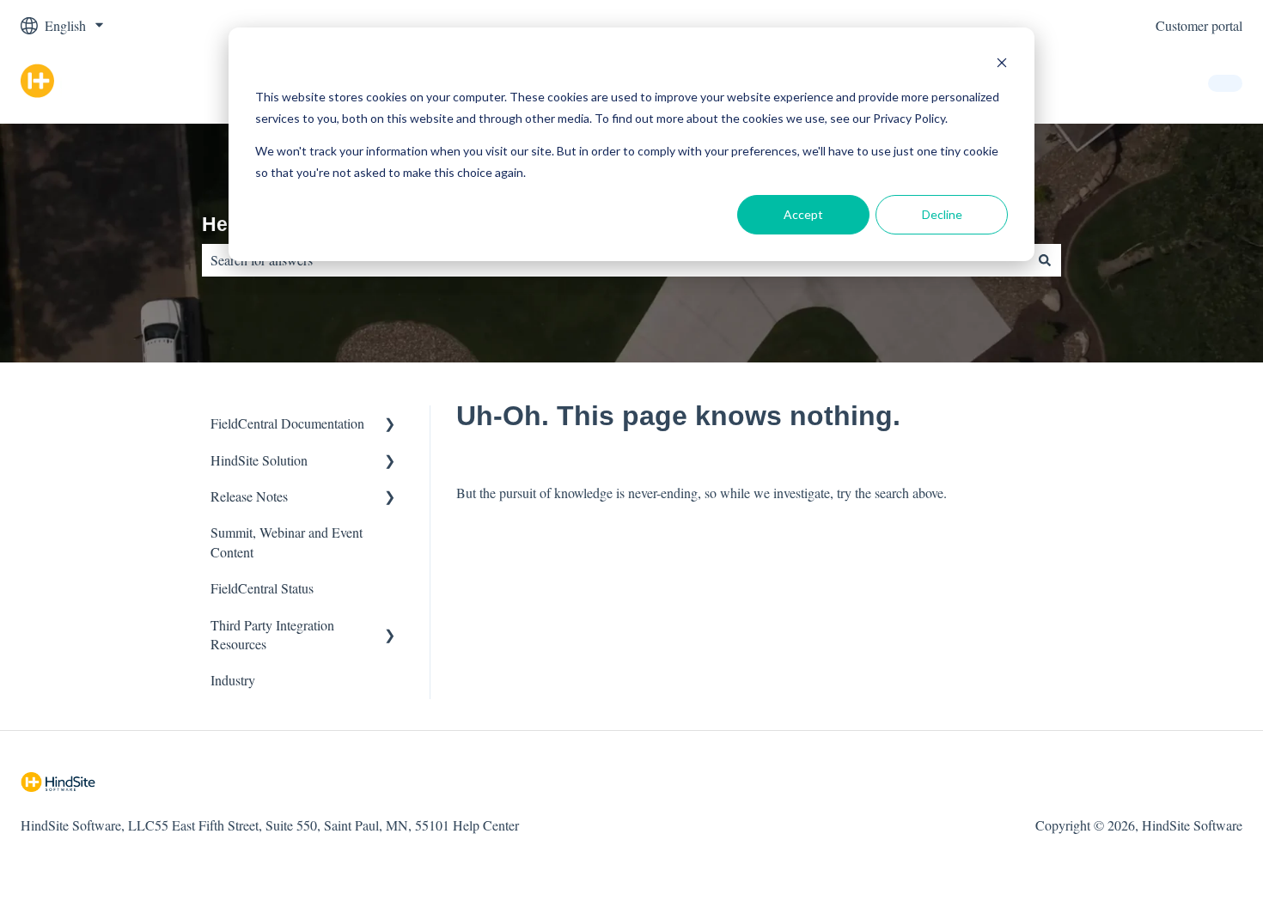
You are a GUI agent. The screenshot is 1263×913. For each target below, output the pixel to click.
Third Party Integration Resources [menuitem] (272, 634)
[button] (390, 424)
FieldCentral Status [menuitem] (262, 588)
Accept (803, 214)
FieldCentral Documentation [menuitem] (287, 423)
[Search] (1044, 260)
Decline (942, 214)
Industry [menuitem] (232, 680)
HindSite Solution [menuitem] (259, 460)
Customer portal (1199, 25)
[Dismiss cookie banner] (1002, 65)
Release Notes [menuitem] (249, 496)
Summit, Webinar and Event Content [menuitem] (286, 541)
